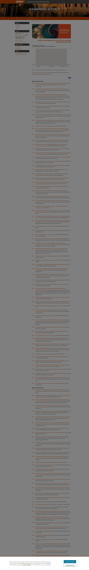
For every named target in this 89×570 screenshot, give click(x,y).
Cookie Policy (48, 564)
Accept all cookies (70, 561)
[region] (44, 563)
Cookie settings (26, 564)
